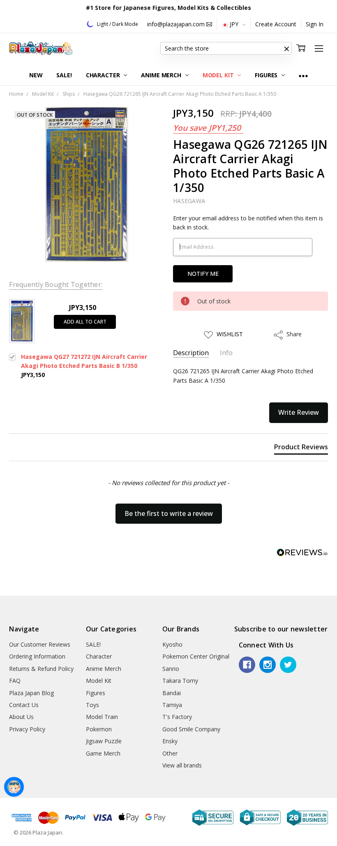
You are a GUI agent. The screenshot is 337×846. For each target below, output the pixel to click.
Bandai (171, 693)
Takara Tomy (180, 680)
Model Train (102, 717)
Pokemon (99, 729)
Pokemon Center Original (195, 656)
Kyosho (172, 644)
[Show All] (303, 75)
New (36, 75)
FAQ (15, 680)
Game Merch (103, 753)
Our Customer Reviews (39, 644)
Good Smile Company (191, 729)
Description (191, 353)
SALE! (64, 75)
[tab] (301, 448)
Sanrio (170, 669)
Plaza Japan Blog (31, 693)
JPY (234, 24)
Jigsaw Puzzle (104, 741)
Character (104, 75)
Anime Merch (161, 75)
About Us (21, 717)
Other (170, 753)
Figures (267, 75)
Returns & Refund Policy (41, 669)
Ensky (170, 741)
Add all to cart (85, 321)
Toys (92, 705)
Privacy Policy (27, 729)
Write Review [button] (298, 412)
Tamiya (172, 705)
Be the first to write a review (169, 513)
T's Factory (177, 717)
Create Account (275, 24)
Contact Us (24, 705)
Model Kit (219, 75)
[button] (287, 48)
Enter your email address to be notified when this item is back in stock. (248, 222)
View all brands (182, 765)
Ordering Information (37, 656)
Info (226, 353)
